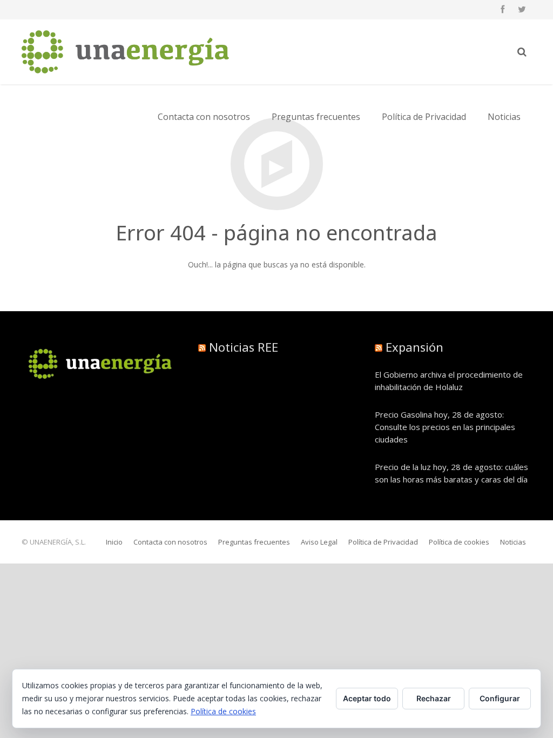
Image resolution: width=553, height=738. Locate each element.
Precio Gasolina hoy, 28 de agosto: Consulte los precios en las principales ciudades (445, 427)
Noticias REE (243, 347)
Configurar (500, 698)
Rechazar (433, 698)
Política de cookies (223, 711)
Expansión (414, 347)
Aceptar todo (367, 698)
